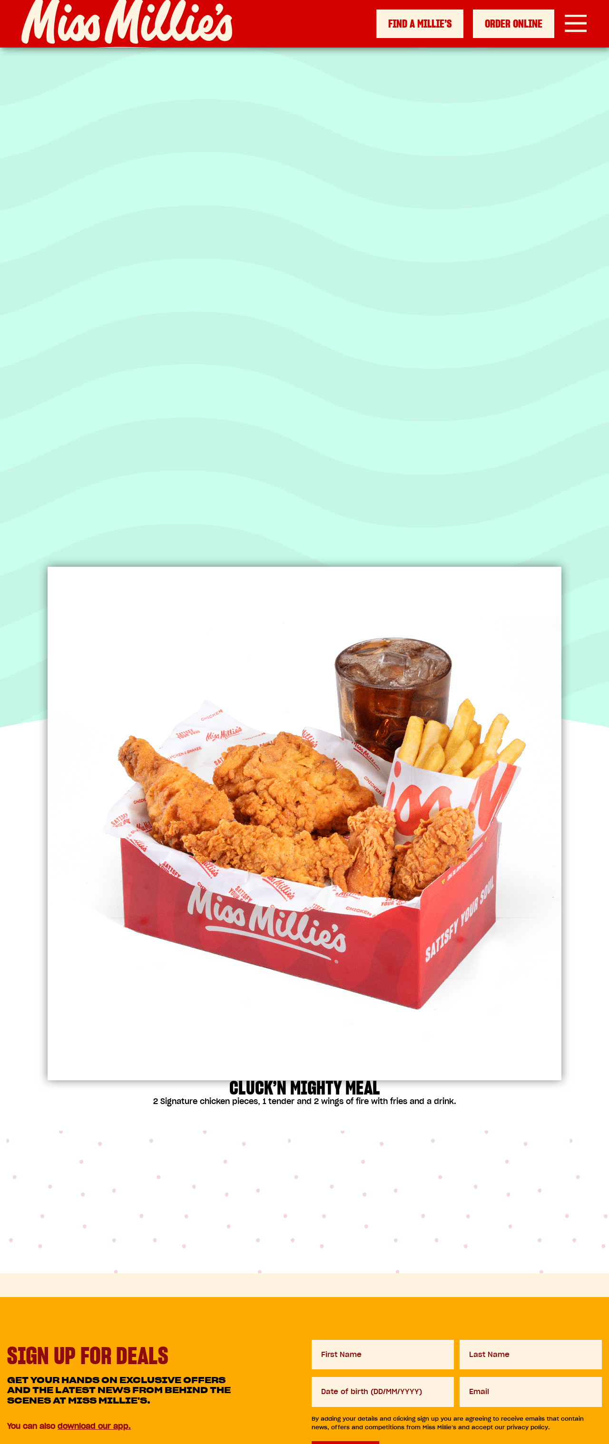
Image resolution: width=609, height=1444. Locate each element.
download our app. (94, 1426)
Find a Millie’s (420, 23)
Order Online (513, 23)
